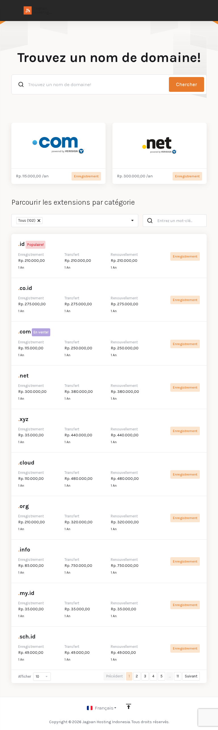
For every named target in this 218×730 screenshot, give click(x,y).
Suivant (191, 676)
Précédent (114, 676)
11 (178, 676)
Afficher (24, 676)
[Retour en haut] (128, 706)
